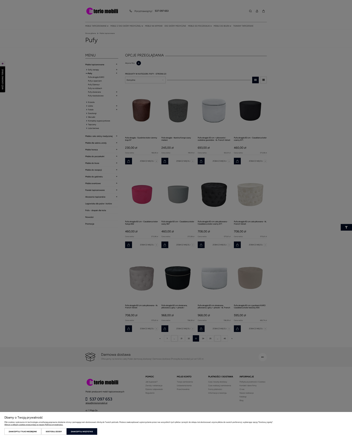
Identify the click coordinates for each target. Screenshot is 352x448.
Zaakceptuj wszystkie (82, 432)
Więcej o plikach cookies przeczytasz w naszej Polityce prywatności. (33, 424)
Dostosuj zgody (54, 432)
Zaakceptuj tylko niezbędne (23, 432)
